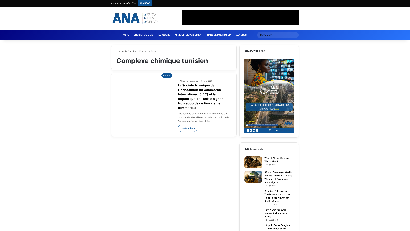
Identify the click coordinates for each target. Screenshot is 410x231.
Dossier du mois (145, 35)
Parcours (165, 35)
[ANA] (134, 18)
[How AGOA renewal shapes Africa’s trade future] (253, 214)
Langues (242, 35)
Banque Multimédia (221, 35)
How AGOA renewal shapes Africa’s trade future (275, 213)
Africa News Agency (189, 81)
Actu (127, 35)
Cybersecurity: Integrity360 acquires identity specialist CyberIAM (185, 4)
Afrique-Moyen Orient (190, 35)
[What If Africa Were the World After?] (253, 162)
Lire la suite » (187, 128)
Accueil (122, 51)
